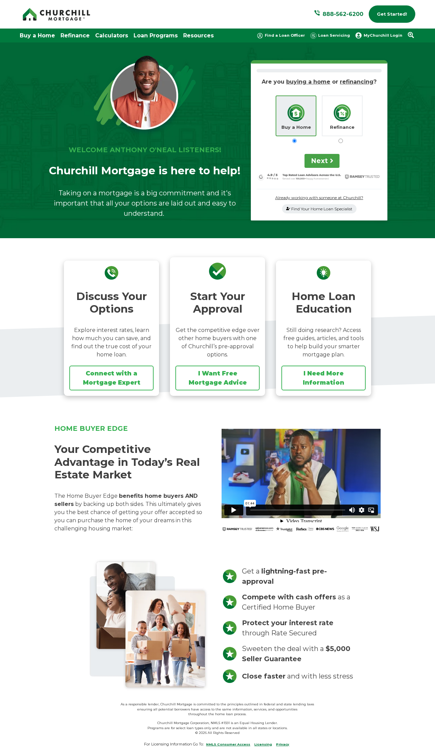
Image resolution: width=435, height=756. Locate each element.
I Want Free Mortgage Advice (218, 378)
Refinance (75, 35)
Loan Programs (156, 35)
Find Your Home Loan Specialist (321, 208)
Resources (198, 35)
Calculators (111, 35)
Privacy (282, 744)
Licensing (263, 744)
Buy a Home (37, 35)
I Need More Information (323, 378)
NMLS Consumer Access (228, 744)
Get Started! (392, 14)
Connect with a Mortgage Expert (111, 378)
